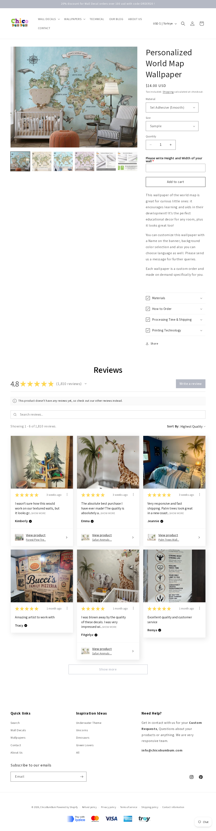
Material (150, 99)
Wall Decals (18, 730)
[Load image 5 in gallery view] (106, 161)
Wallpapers (18, 737)
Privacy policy (108, 807)
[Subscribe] (81, 777)
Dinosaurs (82, 737)
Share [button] (154, 343)
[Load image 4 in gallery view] (84, 161)
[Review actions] (67, 494)
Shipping (168, 91)
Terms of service (128, 807)
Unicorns (82, 730)
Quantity (151, 136)
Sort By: (173, 426)
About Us (17, 752)
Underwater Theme (88, 723)
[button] (48, 19)
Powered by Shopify (67, 807)
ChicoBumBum (48, 807)
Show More (38, 513)
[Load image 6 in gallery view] (127, 161)
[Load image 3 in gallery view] (63, 161)
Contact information (173, 807)
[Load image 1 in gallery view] (20, 161)
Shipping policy (149, 807)
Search (15, 723)
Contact (16, 745)
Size (148, 118)
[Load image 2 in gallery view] (41, 161)
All (78, 752)
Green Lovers (85, 745)
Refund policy (89, 807)
